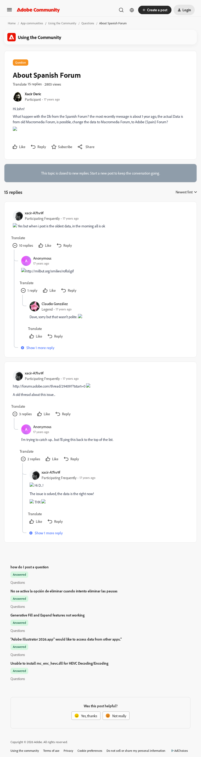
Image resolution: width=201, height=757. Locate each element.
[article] (100, 230)
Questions (87, 23)
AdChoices (181, 751)
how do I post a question (29, 567)
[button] (9, 11)
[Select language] (132, 10)
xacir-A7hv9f (34, 213)
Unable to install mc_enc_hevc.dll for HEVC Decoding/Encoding (59, 663)
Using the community (24, 751)
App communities (32, 23)
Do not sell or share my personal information (136, 751)
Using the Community (62, 23)
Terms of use (51, 751)
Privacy (68, 751)
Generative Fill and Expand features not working (47, 615)
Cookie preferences (89, 751)
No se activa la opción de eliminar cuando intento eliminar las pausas (64, 591)
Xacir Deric (33, 94)
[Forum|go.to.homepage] (38, 10)
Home (12, 23)
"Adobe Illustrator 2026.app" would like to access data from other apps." (66, 639)
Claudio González (55, 303)
